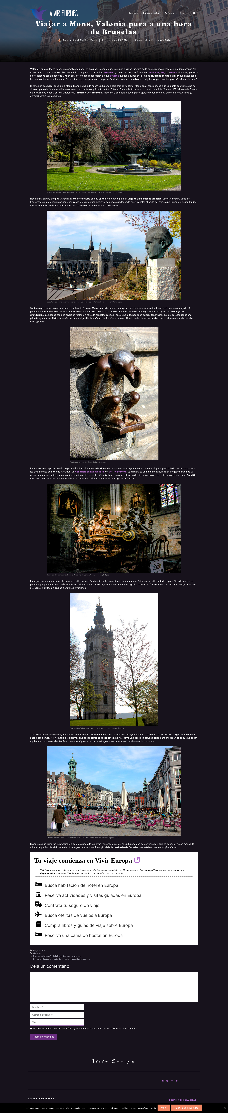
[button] (194, 13)
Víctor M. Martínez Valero (83, 40)
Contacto (183, 13)
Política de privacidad (187, 1107)
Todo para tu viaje (151, 13)
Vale (163, 1107)
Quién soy (169, 13)
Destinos (133, 13)
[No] (224, 1108)
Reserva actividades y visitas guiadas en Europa (93, 895)
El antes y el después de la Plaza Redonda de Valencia (57, 956)
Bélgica (36, 950)
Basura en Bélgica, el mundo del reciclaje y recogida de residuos (61, 959)
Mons (43, 950)
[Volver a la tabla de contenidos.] (137, 860)
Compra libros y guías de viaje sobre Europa (89, 925)
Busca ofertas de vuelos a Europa (78, 915)
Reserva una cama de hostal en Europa (84, 935)
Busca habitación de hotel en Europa (81, 885)
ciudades (37, 953)
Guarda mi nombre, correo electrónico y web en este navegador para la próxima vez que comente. (85, 1028)
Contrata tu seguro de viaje (72, 905)
